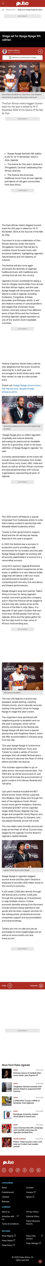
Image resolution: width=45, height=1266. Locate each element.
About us (6, 1212)
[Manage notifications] (40, 1261)
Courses (29, 1187)
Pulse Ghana (7, 1240)
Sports (29, 1197)
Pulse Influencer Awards (33, 1222)
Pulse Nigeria (7, 1236)
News (15, 1070)
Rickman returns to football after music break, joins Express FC (27, 1074)
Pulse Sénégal (32, 1243)
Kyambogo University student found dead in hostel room (25, 1115)
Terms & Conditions (10, 1224)
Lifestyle (5, 1197)
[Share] (40, 51)
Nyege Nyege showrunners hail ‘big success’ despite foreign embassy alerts (21, 388)
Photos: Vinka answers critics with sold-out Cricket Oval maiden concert (27, 1144)
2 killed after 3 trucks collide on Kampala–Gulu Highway (26, 1101)
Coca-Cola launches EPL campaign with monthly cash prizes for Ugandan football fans (28, 1130)
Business (5, 1201)
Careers (29, 1192)
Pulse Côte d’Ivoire (31, 1237)
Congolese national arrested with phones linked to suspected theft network (27, 1088)
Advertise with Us (8, 1217)
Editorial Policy (32, 1216)
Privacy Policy (32, 1212)
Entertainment (10, 10)
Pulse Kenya (7, 1245)
